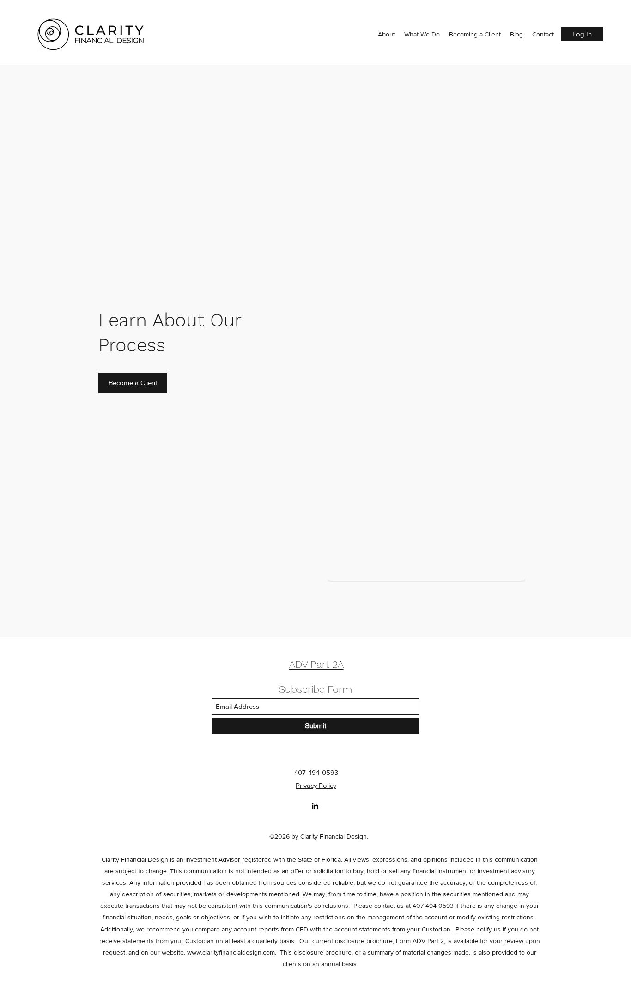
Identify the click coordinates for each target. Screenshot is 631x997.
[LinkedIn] (315, 805)
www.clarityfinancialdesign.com (231, 952)
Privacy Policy (316, 785)
